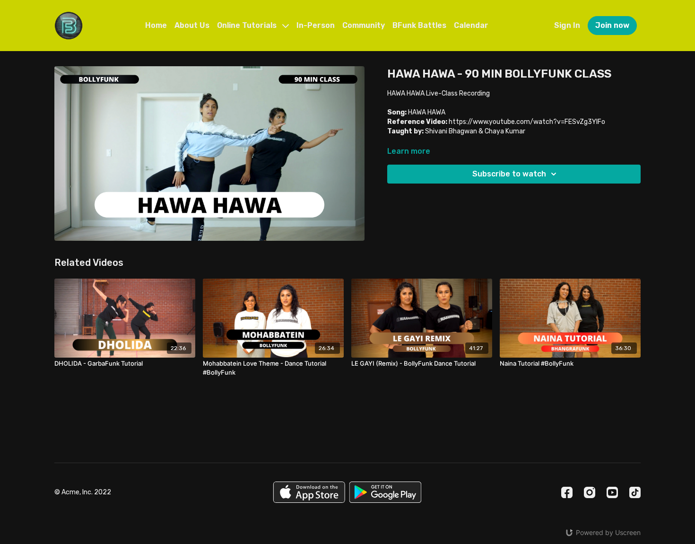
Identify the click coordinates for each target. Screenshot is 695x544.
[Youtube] (612, 492)
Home (156, 25)
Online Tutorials (247, 25)
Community (363, 25)
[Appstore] (309, 492)
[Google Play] (385, 492)
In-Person (315, 25)
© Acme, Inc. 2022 (82, 492)
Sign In (567, 25)
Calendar (471, 25)
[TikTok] (635, 492)
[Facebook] (567, 492)
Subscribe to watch (509, 173)
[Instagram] (589, 492)
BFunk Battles (419, 25)
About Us (191, 25)
